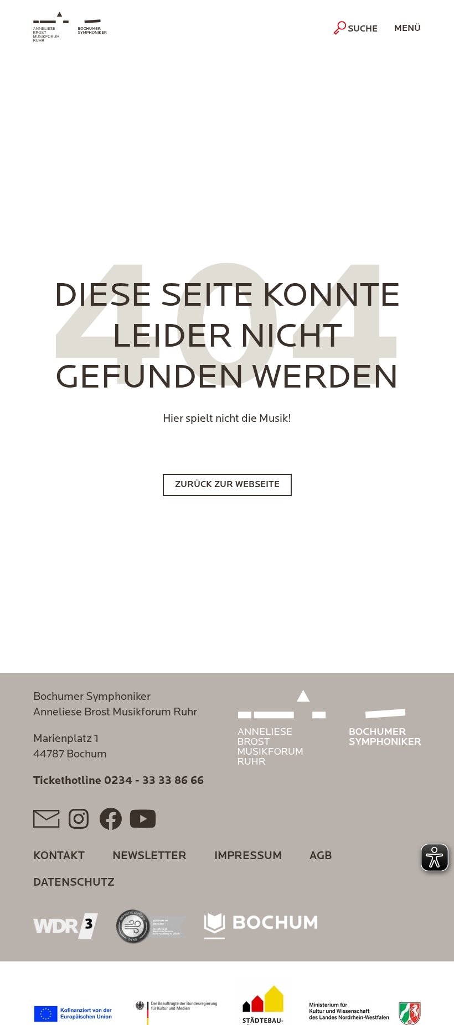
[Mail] (46, 819)
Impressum (248, 856)
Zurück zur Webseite (227, 484)
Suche (363, 29)
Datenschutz (74, 882)
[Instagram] (78, 819)
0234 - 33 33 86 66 (154, 781)
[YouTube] (143, 819)
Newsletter (149, 856)
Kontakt (59, 856)
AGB (320, 856)
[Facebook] (110, 819)
